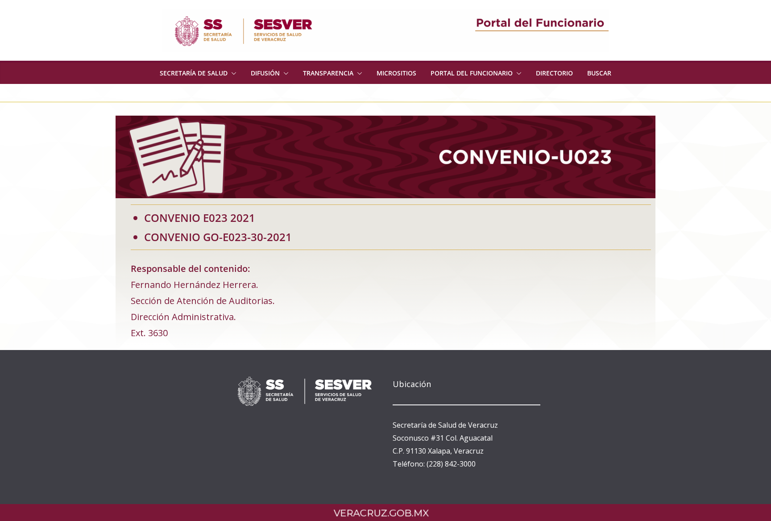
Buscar (599, 73)
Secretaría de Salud (194, 73)
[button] (232, 73)
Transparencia (328, 73)
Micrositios (396, 73)
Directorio (554, 73)
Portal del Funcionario (472, 73)
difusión (265, 73)
